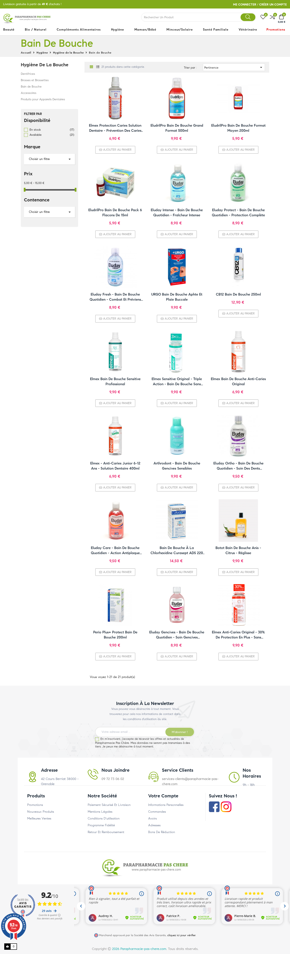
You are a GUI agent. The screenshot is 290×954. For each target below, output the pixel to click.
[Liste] (97, 67)
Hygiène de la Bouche (44, 65)
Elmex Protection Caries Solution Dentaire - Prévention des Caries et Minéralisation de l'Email (115, 128)
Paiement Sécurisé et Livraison (109, 805)
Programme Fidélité (101, 825)
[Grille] (91, 67)
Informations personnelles (165, 805)
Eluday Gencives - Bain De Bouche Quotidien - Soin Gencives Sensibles (176, 635)
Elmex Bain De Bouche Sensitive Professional (115, 381)
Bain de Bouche (31, 86)
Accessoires (28, 93)
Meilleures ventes (39, 818)
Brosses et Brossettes (35, 80)
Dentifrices (28, 74)
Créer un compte (273, 4)
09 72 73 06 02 (112, 779)
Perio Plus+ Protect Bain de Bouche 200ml (115, 635)
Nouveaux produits (40, 812)
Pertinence (234, 67)
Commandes (157, 812)
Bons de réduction (161, 832)
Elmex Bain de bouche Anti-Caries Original (238, 381)
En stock (52, 130)
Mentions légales (100, 812)
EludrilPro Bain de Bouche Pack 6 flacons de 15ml (115, 212)
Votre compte (163, 796)
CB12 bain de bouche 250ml (238, 294)
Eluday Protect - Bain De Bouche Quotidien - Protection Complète (238, 212)
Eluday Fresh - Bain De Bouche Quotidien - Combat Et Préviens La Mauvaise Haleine (115, 297)
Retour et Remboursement (106, 832)
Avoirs (152, 818)
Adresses (154, 825)
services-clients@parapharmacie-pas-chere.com (190, 781)
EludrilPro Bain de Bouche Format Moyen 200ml (238, 128)
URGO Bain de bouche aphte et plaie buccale (176, 297)
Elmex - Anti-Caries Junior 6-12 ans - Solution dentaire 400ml (115, 466)
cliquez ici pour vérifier (181, 935)
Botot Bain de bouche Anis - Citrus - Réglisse (238, 550)
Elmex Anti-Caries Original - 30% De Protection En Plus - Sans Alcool (238, 635)
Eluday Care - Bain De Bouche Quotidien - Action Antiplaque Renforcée (115, 551)
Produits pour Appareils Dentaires (43, 99)
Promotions (35, 805)
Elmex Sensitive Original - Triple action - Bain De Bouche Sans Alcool (177, 382)
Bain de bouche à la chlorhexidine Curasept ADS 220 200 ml (177, 551)
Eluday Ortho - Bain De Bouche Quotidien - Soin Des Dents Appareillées (238, 466)
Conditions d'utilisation (104, 818)
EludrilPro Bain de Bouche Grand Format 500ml (177, 128)
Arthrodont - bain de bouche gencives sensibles (176, 466)
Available (52, 135)
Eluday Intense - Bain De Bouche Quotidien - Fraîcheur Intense (177, 212)
